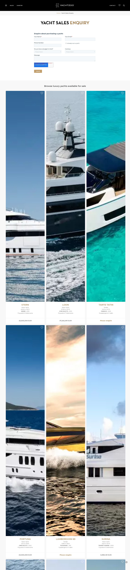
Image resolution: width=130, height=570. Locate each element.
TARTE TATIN (106, 304)
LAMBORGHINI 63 (65, 539)
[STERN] (25, 196)
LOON (65, 304)
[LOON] (65, 196)
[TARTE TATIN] (106, 196)
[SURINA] (106, 430)
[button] (6, 5)
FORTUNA (25, 539)
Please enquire (106, 321)
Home (58, 13)
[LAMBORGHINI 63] (65, 430)
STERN (25, 304)
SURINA (106, 539)
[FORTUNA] (25, 430)
